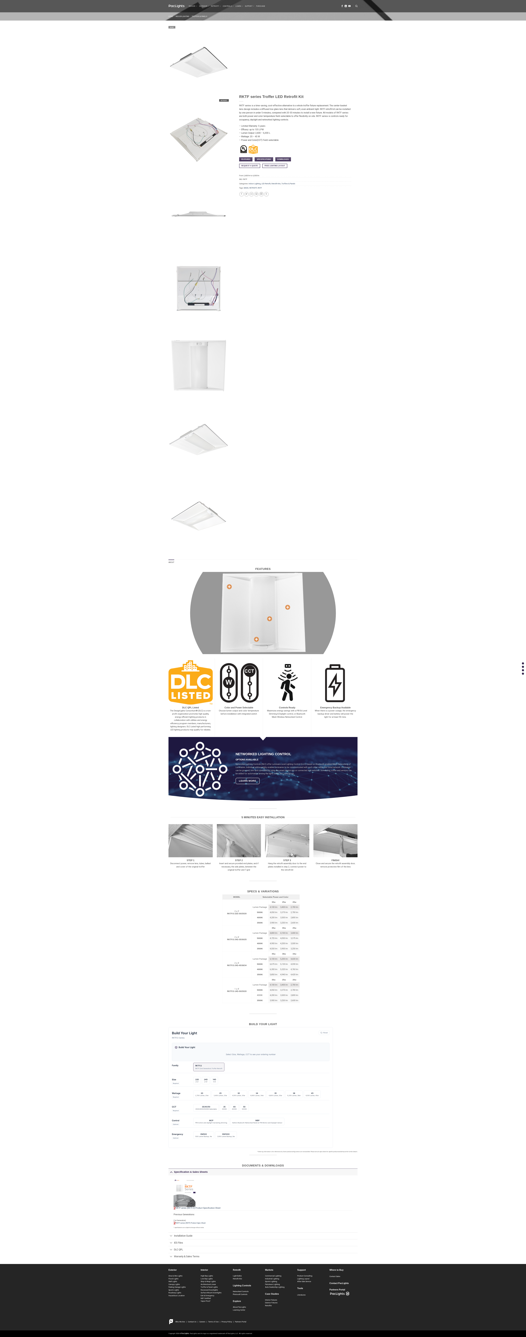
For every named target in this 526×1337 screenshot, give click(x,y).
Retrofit (215, 6)
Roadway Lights (174, 1293)
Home (170, 16)
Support (248, 6)
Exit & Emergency (207, 1296)
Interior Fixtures (271, 1300)
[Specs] (523, 667)
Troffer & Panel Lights (209, 1287)
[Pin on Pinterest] (256, 194)
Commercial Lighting (273, 1276)
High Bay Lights (207, 1276)
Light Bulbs (237, 1276)
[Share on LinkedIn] (261, 194)
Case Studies (272, 1294)
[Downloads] (523, 674)
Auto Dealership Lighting (275, 1287)
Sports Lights (173, 1290)
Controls (227, 6)
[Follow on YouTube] (349, 6)
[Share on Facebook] (241, 194)
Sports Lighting (271, 1281)
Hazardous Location (176, 1296)
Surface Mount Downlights (211, 1293)
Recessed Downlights (209, 1290)
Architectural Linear (208, 1284)
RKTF (260, 188)
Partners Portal (240, 1322)
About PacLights (239, 1307)
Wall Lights (172, 1281)
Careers (202, 1322)
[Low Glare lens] (269, 618)
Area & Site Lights (175, 1276)
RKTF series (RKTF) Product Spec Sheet (191, 1223)
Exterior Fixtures (271, 1303)
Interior (204, 1270)
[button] (356, 6)
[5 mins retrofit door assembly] (229, 586)
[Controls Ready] (256, 639)
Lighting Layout (303, 1279)
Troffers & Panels (199, 16)
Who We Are (180, 1322)
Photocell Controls (240, 1294)
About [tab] (171, 562)
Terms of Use (213, 1322)
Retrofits (268, 1306)
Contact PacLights (339, 1283)
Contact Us (192, 1322)
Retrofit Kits (276, 184)
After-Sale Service (304, 1281)
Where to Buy (336, 1270)
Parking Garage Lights (177, 1287)
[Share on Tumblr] (266, 194)
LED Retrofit (266, 184)
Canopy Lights (174, 1284)
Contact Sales (334, 1276)
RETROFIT (253, 188)
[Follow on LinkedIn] (346, 6)
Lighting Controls (242, 1285)
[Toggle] (171, 1172)
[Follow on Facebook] (342, 6)
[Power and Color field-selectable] (287, 607)
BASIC (246, 188)
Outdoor (203, 6)
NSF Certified (206, 1298)
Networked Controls (241, 1291)
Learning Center (239, 1310)
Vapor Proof (205, 1301)
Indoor (192, 6)
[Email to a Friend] (251, 194)
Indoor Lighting (182, 16)
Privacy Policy (226, 1322)
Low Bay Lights (207, 1279)
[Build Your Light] (523, 670)
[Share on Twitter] (246, 194)
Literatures (301, 1295)
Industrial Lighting (272, 1279)
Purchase (260, 6)
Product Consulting (304, 1276)
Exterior (172, 1270)
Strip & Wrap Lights (208, 1281)
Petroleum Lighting (272, 1284)
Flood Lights (173, 1279)
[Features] (523, 663)
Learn (238, 6)
